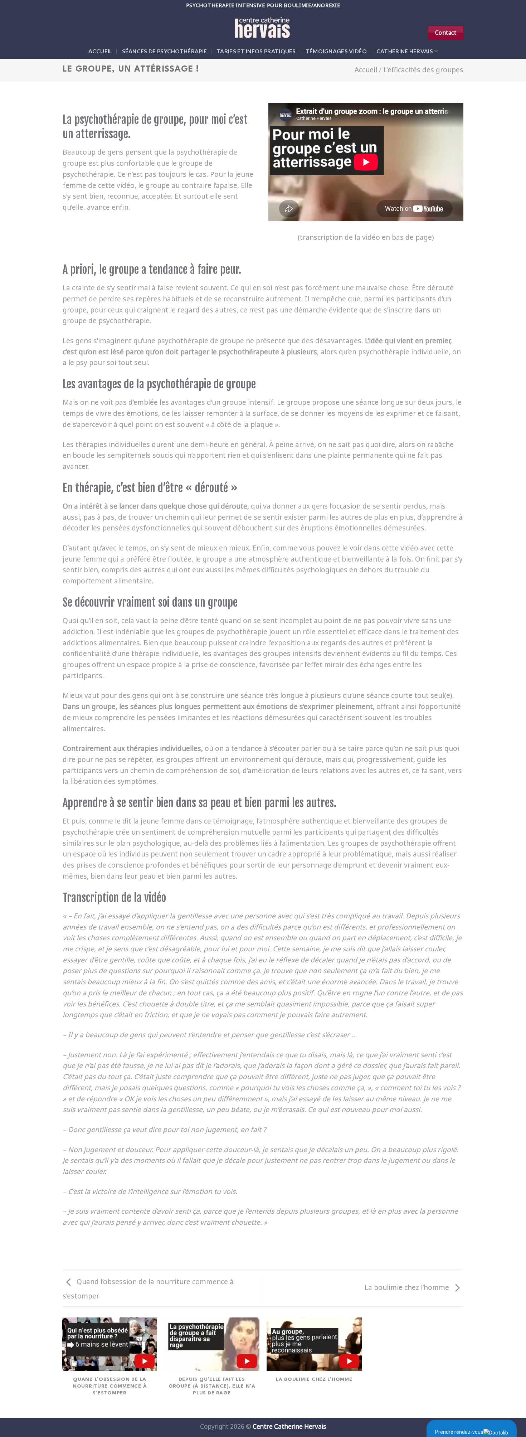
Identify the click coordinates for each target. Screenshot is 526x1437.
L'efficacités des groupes (423, 69)
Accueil (100, 51)
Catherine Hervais (404, 51)
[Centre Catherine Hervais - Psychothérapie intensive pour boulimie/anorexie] (263, 27)
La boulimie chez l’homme (408, 1287)
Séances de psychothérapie (164, 51)
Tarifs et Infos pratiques (256, 51)
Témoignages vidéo (336, 51)
